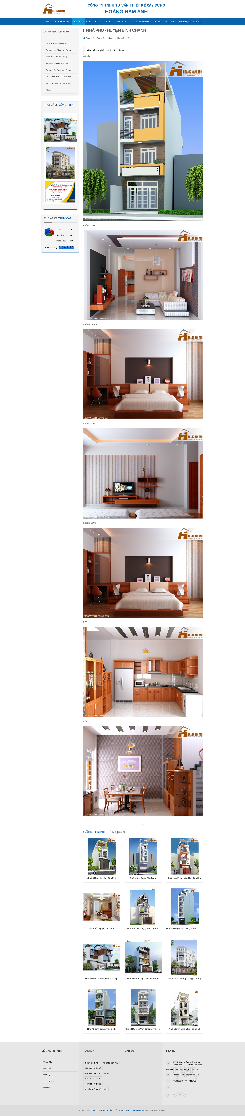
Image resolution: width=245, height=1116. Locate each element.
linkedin (174, 1094)
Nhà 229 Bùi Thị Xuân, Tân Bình (143, 978)
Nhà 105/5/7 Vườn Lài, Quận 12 (184, 1029)
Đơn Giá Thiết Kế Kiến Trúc (57, 63)
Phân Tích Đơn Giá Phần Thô (58, 77)
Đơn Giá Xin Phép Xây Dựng (58, 50)
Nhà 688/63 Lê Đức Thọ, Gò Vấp (101, 978)
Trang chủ (90, 38)
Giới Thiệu (47, 1068)
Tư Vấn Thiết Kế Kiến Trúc (57, 43)
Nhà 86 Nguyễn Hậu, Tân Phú (101, 878)
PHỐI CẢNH (59, 105)
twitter (185, 1094)
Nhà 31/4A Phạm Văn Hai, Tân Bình (184, 878)
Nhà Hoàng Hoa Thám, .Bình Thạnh (184, 928)
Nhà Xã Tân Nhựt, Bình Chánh (142, 928)
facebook (168, 1094)
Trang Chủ (47, 1062)
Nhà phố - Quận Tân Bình (143, 878)
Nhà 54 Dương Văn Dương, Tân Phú (143, 1029)
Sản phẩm (101, 38)
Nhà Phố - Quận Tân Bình (101, 928)
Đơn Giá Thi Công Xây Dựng (58, 70)
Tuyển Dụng (48, 1081)
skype (180, 1094)
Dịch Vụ (46, 1075)
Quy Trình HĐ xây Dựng (56, 57)
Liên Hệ (46, 1087)
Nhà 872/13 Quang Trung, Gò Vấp (184, 978)
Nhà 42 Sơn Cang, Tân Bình (101, 1029)
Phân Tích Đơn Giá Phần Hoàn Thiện (59, 86)
